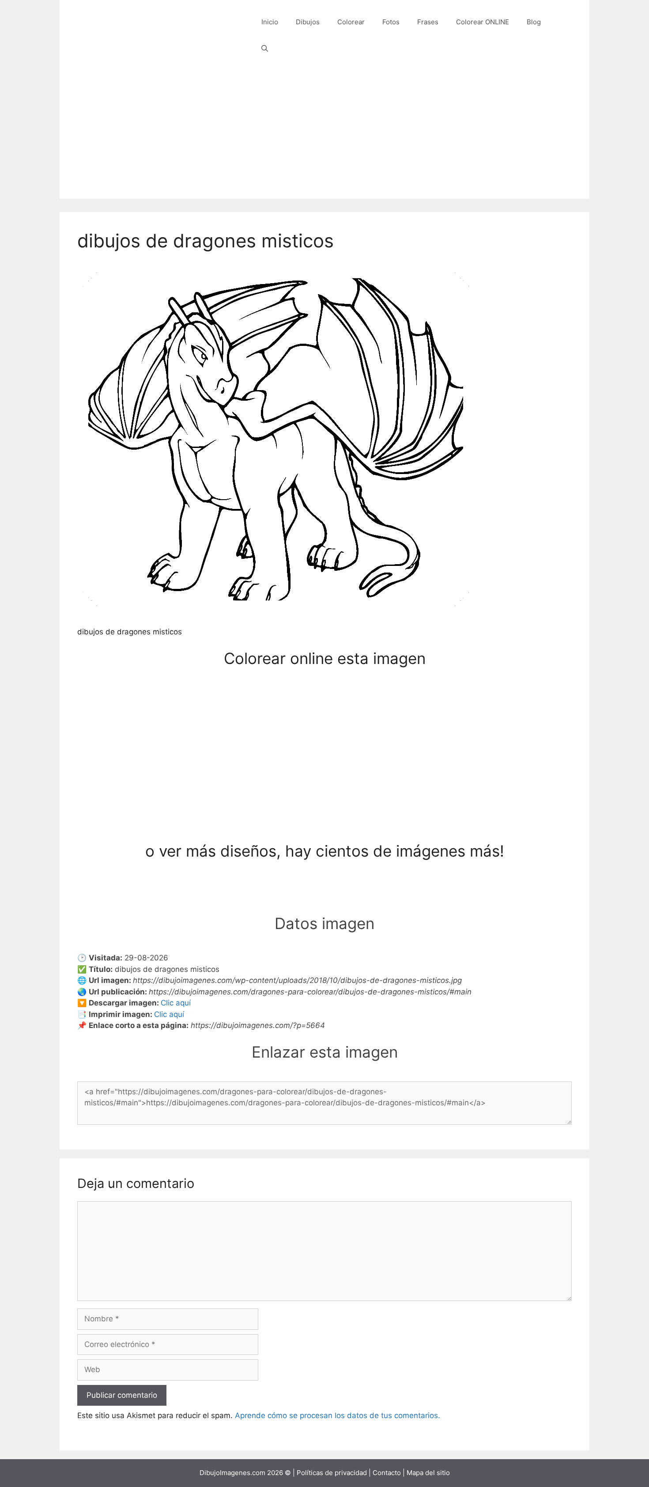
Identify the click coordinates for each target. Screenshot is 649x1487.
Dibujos (308, 22)
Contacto (387, 1472)
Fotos (391, 22)
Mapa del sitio (428, 1472)
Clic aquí (176, 1002)
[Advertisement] (324, 137)
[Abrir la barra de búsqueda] (265, 48)
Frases (427, 22)
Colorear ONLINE (482, 22)
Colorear (351, 22)
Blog (534, 22)
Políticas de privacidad (332, 1472)
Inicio (269, 22)
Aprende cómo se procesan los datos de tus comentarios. (337, 1415)
